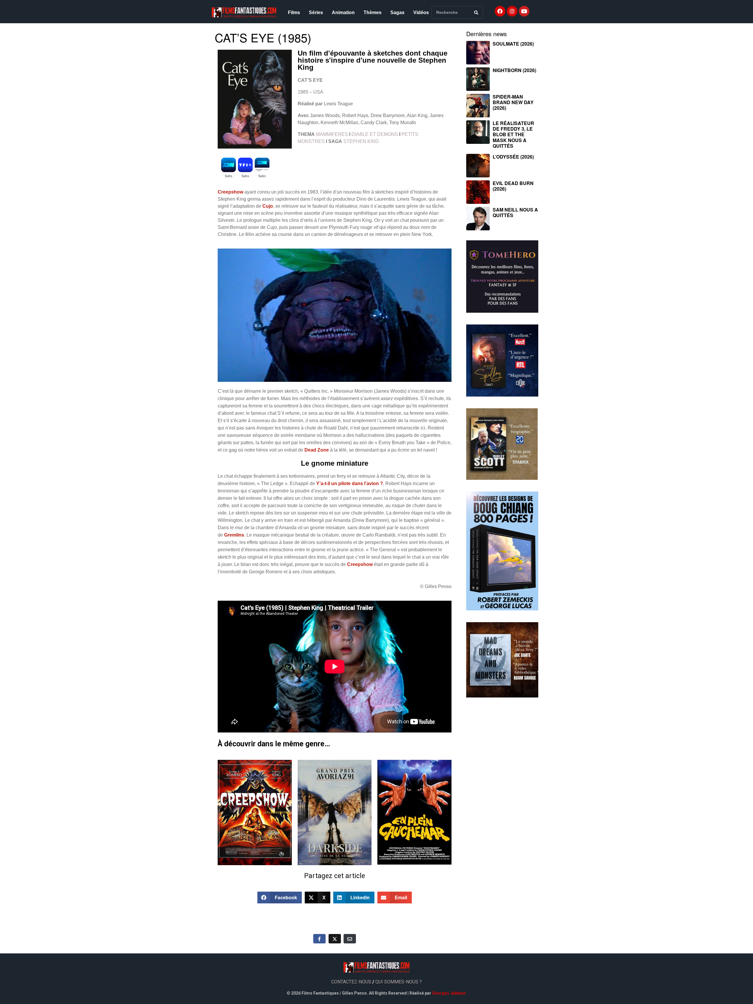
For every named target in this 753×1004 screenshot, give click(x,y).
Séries (316, 12)
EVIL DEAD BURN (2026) (513, 186)
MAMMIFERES (332, 134)
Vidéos (421, 12)
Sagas (397, 12)
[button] (279, 897)
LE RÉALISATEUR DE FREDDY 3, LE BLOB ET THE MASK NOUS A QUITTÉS (513, 134)
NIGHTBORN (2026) (514, 70)
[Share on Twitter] (335, 938)
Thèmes (373, 12)
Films (294, 12)
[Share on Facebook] (319, 938)
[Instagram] (512, 11)
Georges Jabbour (449, 993)
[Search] (476, 12)
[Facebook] (500, 11)
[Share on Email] (350, 938)
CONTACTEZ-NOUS (351, 982)
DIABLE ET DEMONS (374, 134)
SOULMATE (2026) (513, 43)
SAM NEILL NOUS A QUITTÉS (515, 212)
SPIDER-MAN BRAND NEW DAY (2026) (513, 102)
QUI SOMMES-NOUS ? (398, 982)
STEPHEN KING (361, 141)
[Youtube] (524, 11)
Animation (343, 12)
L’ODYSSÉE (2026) (513, 156)
